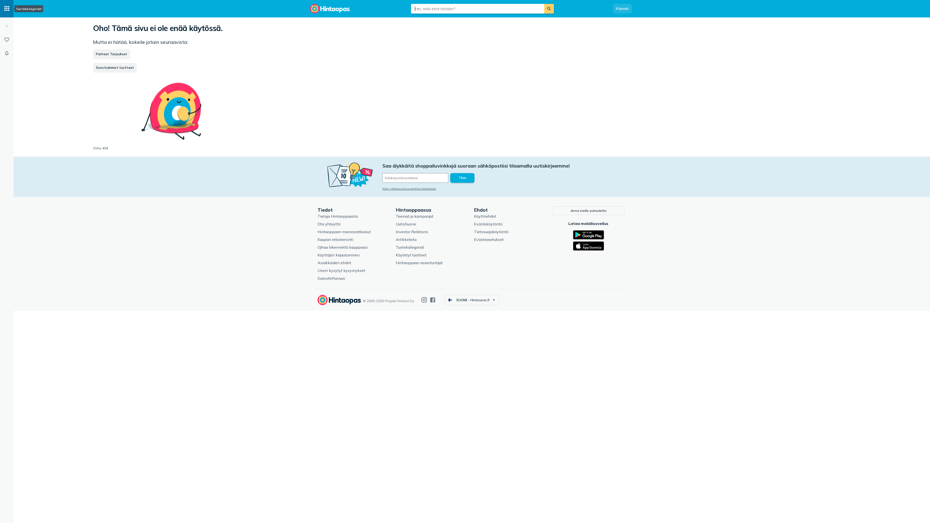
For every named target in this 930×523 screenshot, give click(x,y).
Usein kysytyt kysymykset (341, 270)
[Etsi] (549, 9)
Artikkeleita (406, 239)
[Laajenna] (7, 26)
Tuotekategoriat (410, 247)
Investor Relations (412, 231)
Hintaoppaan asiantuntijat (419, 262)
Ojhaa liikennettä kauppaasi (343, 247)
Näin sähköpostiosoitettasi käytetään (409, 189)
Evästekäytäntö (488, 224)
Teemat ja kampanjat (415, 216)
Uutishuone (406, 224)
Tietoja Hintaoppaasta (338, 216)
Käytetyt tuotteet (411, 255)
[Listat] (7, 40)
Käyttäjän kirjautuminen (339, 255)
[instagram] (424, 300)
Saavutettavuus (331, 278)
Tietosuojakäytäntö (491, 231)
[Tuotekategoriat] (7, 8)
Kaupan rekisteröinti (335, 239)
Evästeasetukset (489, 239)
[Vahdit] (7, 53)
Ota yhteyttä (329, 224)
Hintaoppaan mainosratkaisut (344, 231)
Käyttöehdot (485, 216)
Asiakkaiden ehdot (334, 262)
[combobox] (477, 9)
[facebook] (432, 300)
